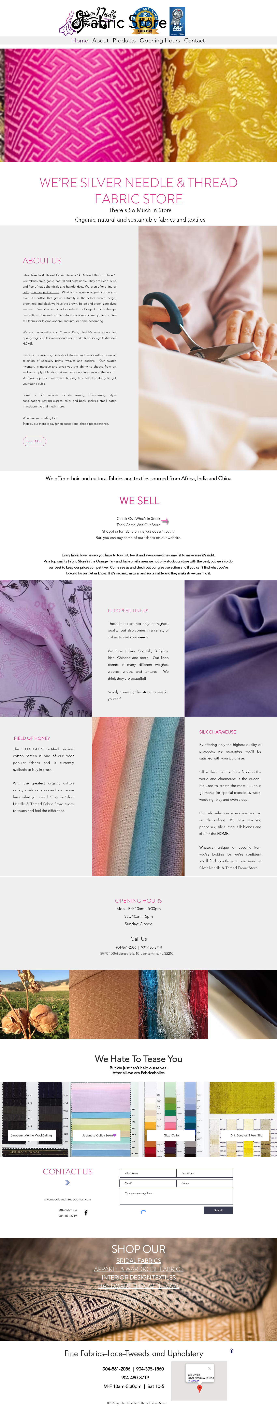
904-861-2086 (117, 1369)
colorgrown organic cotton (41, 292)
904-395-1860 (150, 1369)
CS (180, 1269)
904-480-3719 (151, 947)
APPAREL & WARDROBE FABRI (135, 1269)
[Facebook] (86, 1212)
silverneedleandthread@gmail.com (67, 1199)
